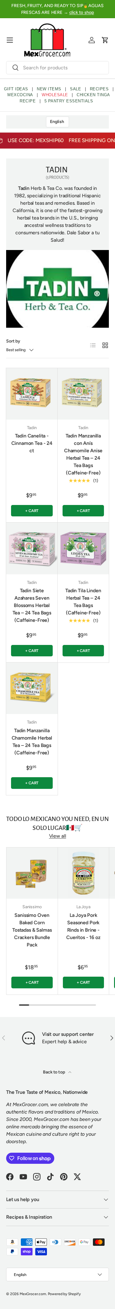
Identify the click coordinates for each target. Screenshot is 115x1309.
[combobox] (57, 67)
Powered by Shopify (64, 1294)
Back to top (54, 1072)
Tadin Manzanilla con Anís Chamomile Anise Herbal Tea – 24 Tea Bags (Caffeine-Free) (83, 454)
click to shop (81, 12)
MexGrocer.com (33, 1294)
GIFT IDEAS (16, 89)
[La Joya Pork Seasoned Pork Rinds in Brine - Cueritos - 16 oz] (83, 873)
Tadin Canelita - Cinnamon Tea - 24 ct (31, 443)
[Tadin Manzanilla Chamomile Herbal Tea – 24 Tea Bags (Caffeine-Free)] (32, 688)
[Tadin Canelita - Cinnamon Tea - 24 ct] (32, 394)
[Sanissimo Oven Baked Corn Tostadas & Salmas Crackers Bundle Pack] (32, 873)
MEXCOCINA (20, 94)
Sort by (13, 341)
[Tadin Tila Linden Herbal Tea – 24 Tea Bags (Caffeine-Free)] (83, 548)
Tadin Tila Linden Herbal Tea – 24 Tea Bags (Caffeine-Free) (83, 602)
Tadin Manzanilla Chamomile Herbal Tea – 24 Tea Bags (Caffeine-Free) (32, 742)
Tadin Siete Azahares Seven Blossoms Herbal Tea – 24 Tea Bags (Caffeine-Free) (32, 605)
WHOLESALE (55, 94)
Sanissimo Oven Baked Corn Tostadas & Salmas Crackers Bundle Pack (32, 930)
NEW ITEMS (49, 89)
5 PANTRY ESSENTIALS (68, 101)
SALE (75, 89)
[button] (105, 40)
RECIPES (99, 89)
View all (57, 836)
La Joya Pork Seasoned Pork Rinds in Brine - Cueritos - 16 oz (83, 926)
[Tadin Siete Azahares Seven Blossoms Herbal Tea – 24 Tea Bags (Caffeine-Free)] (32, 548)
